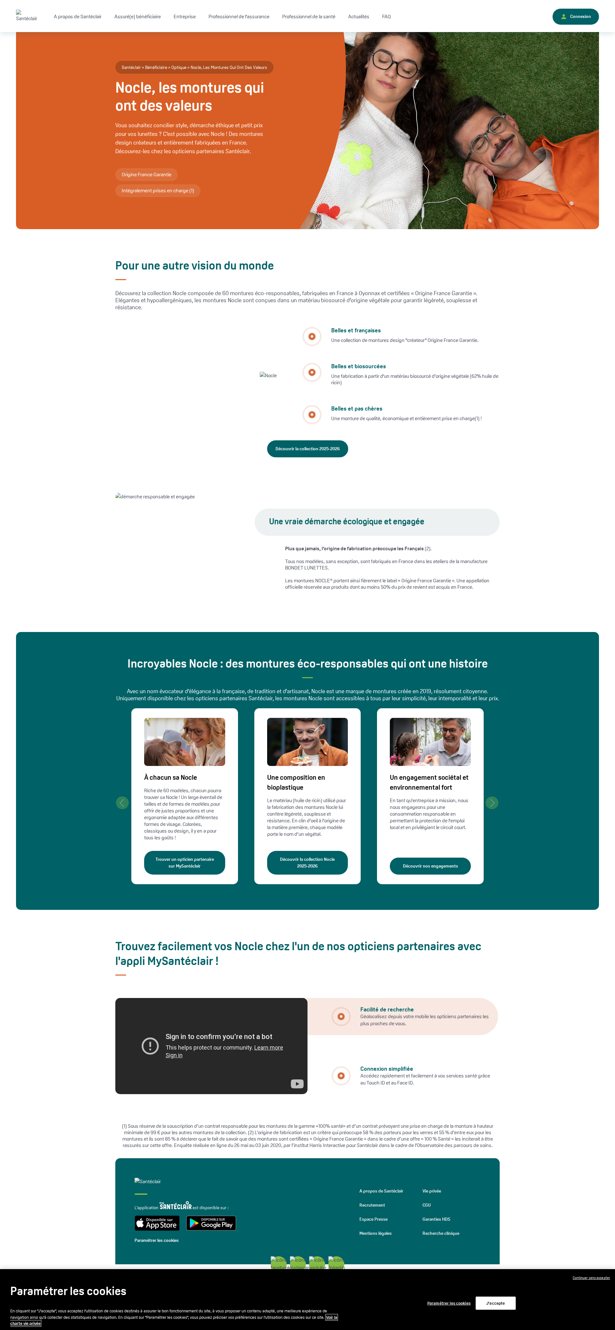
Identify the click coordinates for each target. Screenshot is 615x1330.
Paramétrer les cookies (157, 1240)
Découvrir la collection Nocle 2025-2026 (307, 862)
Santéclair (131, 67)
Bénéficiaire (156, 67)
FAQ (386, 16)
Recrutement (372, 1205)
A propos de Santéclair (381, 1191)
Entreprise (185, 16)
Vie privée (431, 1191)
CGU (426, 1205)
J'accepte (495, 1303)
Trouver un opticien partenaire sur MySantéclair (184, 862)
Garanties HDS (436, 1219)
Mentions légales (375, 1233)
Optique (178, 67)
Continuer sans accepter (591, 1278)
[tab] (402, 1016)
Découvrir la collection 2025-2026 (307, 449)
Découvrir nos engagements (430, 866)
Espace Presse (373, 1219)
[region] (307, 1299)
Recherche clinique (440, 1233)
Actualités (358, 16)
